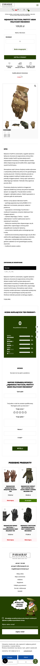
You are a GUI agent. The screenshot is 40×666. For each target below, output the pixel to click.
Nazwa (20, 429)
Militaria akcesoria (25, 14)
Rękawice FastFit (9, 154)
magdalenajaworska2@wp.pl (20, 569)
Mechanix (22, 33)
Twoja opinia (20, 417)
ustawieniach (28, 651)
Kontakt (20, 591)
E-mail (20, 437)
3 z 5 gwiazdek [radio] (20, 412)
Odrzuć (26, 657)
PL (18, 9)
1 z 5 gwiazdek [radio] (14, 412)
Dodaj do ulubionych (5, 470)
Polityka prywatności (20, 585)
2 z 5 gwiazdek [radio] (17, 412)
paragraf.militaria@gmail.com (20, 566)
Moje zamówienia (20, 576)
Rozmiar (9, 37)
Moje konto (24, 10)
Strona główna (9, 14)
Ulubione (20, 579)
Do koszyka (28, 500)
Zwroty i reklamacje (20, 588)
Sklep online (16, 14)
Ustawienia (10, 662)
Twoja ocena (20, 409)
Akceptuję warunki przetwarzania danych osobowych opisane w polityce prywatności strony (19, 619)
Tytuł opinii (20, 391)
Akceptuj (9, 657)
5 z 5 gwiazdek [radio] (25, 412)
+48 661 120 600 (5, 660)
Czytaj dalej (7, 299)
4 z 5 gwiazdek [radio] (23, 412)
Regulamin (20, 582)
